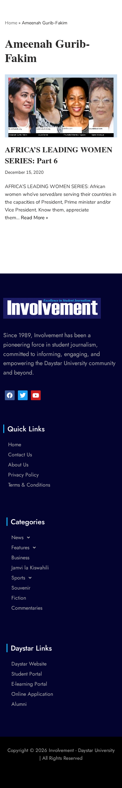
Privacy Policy (23, 474)
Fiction (18, 598)
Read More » (34, 217)
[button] (61, 537)
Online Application (32, 694)
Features (20, 547)
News (17, 537)
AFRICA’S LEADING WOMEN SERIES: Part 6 (58, 155)
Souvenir (20, 587)
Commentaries (26, 608)
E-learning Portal (29, 684)
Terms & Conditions (29, 485)
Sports (18, 577)
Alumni (19, 704)
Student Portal (26, 674)
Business (20, 557)
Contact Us (20, 454)
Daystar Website (29, 663)
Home (11, 23)
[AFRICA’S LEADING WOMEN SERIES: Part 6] (61, 105)
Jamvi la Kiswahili (30, 567)
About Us (18, 464)
